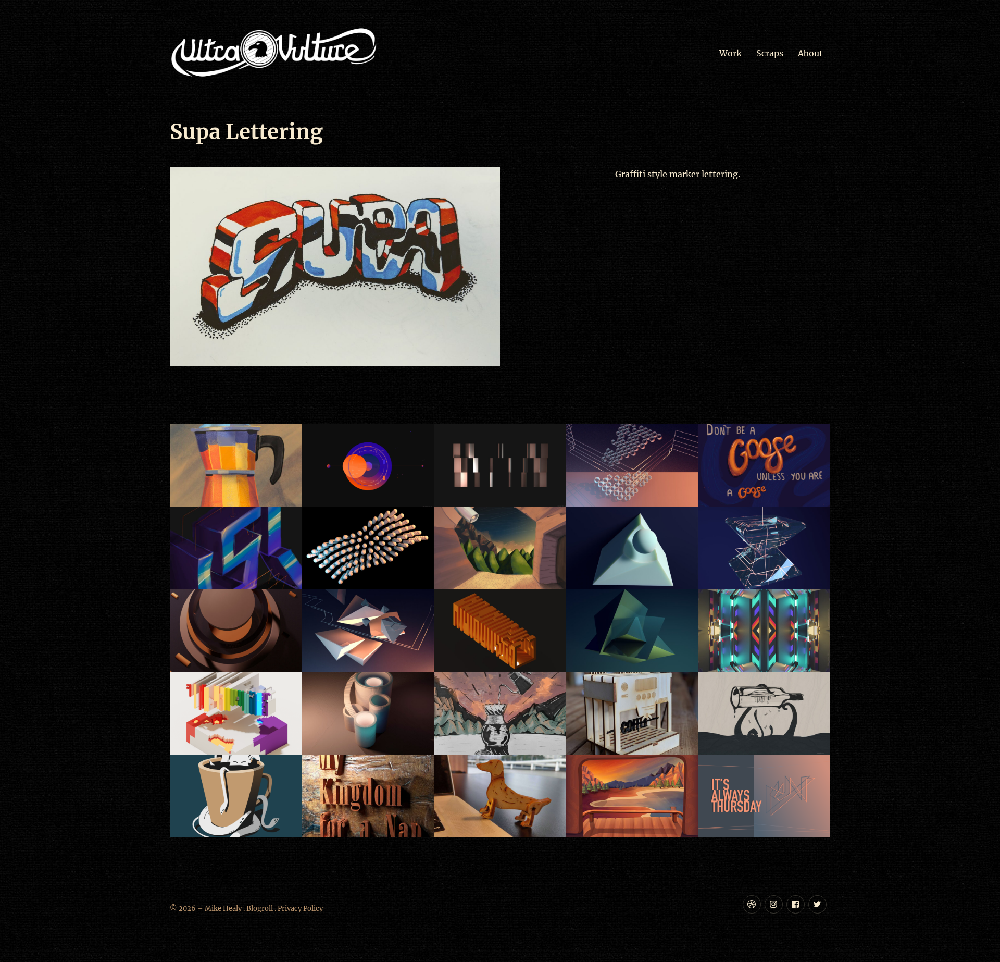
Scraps (769, 53)
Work (730, 53)
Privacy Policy (300, 908)
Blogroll (259, 908)
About (810, 53)
